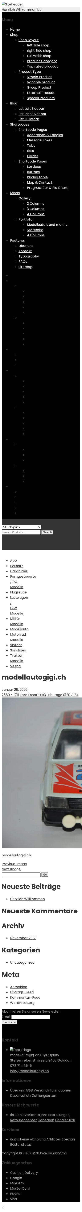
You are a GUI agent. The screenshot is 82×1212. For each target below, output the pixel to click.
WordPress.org (22, 1002)
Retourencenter (23, 1120)
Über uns (26, 245)
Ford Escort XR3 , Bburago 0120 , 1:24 (49, 694)
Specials (68, 1139)
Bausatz (16, 565)
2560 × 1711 (10, 694)
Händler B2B (65, 1120)
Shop (14, 34)
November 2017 (23, 938)
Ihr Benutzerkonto (25, 1114)
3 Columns (35, 208)
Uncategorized (22, 962)
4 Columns (36, 214)
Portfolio (26, 219)
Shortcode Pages (33, 129)
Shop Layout (29, 40)
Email (6, 1016)
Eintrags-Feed (22, 992)
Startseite (35, 230)
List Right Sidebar (32, 113)
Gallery (24, 198)
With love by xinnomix (49, 1153)
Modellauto (19, 629)
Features (17, 240)
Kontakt (25, 251)
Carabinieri (19, 571)
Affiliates (53, 1139)
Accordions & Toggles (45, 135)
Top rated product (42, 66)
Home (15, 29)
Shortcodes (19, 124)
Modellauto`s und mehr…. (47, 224)
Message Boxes (39, 140)
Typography (29, 256)
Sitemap (25, 266)
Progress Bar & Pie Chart (47, 187)
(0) (4, 537)
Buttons (33, 171)
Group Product (39, 87)
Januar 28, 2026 (15, 689)
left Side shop (38, 45)
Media (15, 193)
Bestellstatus (21, 1144)
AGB (29, 1090)
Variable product (41, 82)
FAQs (23, 261)
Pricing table (37, 177)
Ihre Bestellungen (55, 1114)
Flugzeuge (18, 592)
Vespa (15, 666)
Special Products (41, 98)
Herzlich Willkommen (27, 898)
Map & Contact (39, 182)
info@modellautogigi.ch (29, 1070)
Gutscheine (19, 1139)
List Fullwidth (29, 119)
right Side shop (39, 50)
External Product (41, 92)
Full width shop (39, 55)
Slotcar (16, 645)
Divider (32, 156)
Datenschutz (20, 1095)
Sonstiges (18, 650)
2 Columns (35, 203)
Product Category (42, 61)
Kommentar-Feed (25, 997)
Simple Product (39, 76)
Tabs (31, 145)
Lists (30, 150)
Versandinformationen (52, 1090)
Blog (13, 103)
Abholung (38, 1139)
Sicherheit (46, 1120)
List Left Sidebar (31, 108)
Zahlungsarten (44, 1095)
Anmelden (18, 986)
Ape (13, 560)
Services (34, 166)
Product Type (30, 71)
